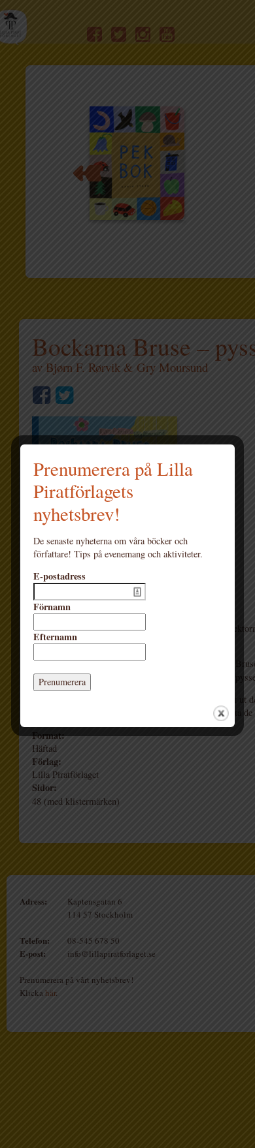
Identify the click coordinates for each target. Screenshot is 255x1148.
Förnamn (52, 606)
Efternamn (55, 637)
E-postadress (59, 576)
